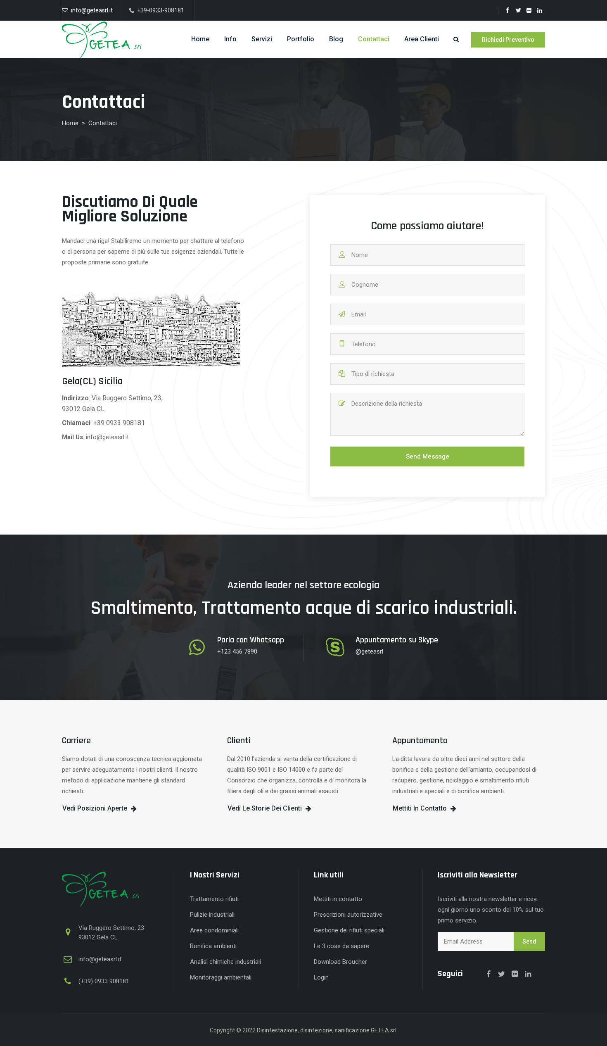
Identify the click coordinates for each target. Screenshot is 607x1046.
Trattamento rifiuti (214, 899)
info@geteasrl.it (91, 10)
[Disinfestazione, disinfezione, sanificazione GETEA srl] (103, 41)
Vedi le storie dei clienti (265, 808)
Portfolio (300, 39)
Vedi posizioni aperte (94, 808)
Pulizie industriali (212, 914)
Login (321, 977)
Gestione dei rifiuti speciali (349, 930)
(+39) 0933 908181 (103, 981)
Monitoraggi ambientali (220, 977)
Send (529, 941)
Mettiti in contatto (420, 808)
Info (230, 39)
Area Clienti (421, 39)
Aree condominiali (214, 930)
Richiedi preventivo (508, 39)
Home (200, 39)
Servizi (261, 39)
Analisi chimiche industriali (225, 961)
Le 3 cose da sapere (341, 946)
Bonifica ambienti (213, 946)
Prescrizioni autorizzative (348, 914)
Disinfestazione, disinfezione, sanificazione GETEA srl (326, 1030)
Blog (336, 39)
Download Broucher (340, 961)
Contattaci (373, 39)
